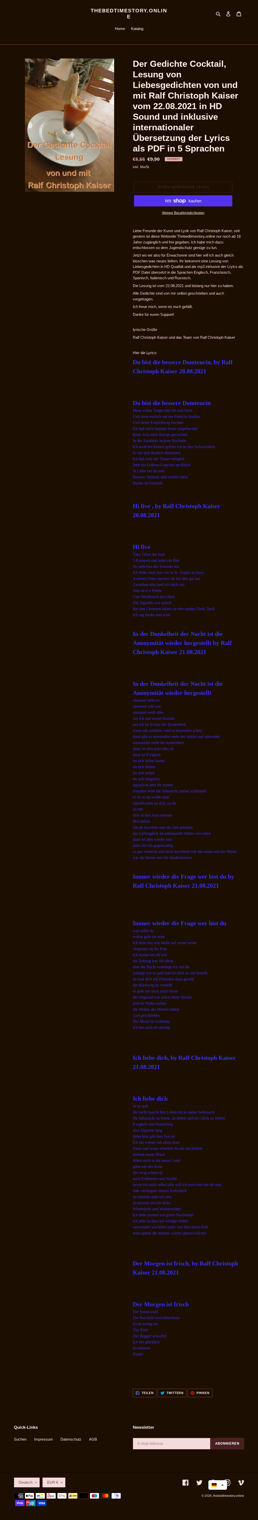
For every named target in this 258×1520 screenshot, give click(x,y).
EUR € (52, 1482)
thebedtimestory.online (129, 13)
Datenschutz (70, 1439)
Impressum (43, 1439)
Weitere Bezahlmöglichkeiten (183, 213)
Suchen (20, 1439)
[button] (218, 1485)
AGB (93, 1439)
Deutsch (26, 1482)
